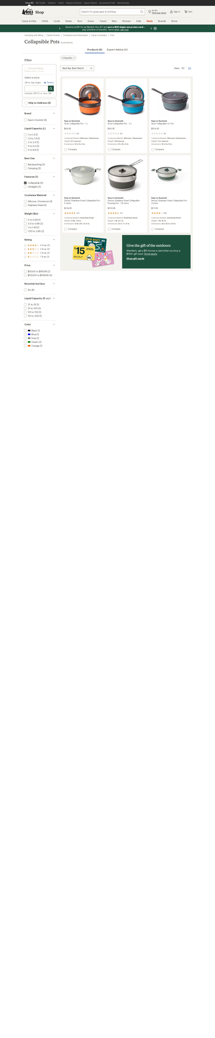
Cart (190, 11)
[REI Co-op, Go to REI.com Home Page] (27, 11)
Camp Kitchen (53, 35)
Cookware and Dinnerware (75, 35)
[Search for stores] (51, 88)
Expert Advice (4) (117, 49)
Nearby (50, 82)
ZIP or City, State (33, 82)
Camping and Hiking (33, 35)
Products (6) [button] (94, 49)
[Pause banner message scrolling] (155, 28)
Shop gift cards (135, 258)
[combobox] (112, 11)
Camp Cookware (99, 35)
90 (189, 68)
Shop (39, 12)
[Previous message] (60, 28)
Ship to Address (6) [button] (39, 102)
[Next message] (151, 28)
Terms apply (150, 253)
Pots (112, 35)
